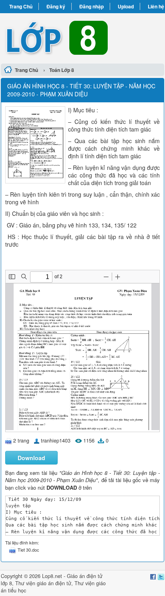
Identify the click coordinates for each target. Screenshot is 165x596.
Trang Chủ (20, 6)
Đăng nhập (91, 6)
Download (31, 458)
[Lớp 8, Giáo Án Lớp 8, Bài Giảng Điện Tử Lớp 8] (82, 37)
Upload (126, 6)
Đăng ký (55, 6)
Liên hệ (156, 6)
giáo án (45, 583)
